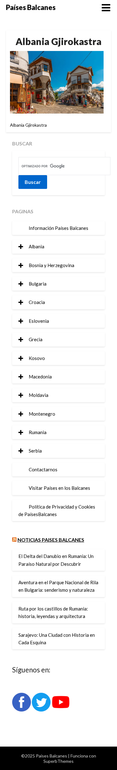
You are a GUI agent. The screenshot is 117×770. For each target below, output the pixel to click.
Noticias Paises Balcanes (50, 540)
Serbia (35, 450)
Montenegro (42, 414)
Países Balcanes (31, 7)
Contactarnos (43, 469)
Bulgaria (37, 283)
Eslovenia (39, 321)
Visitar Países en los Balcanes (59, 488)
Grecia (35, 339)
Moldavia (38, 395)
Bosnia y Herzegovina (51, 265)
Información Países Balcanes (58, 228)
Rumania (37, 432)
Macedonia (40, 376)
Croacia (37, 302)
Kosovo (37, 358)
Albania (36, 246)
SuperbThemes (58, 761)
